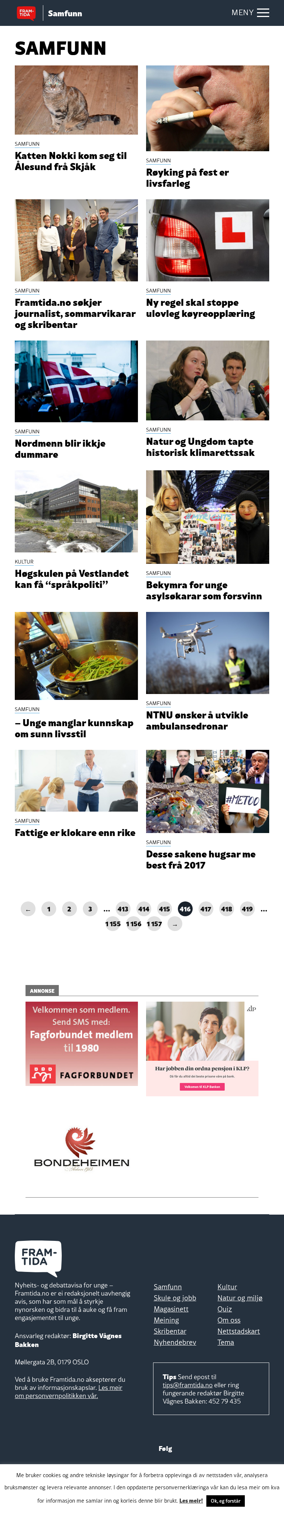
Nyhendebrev (175, 1342)
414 (143, 908)
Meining (166, 1320)
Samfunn (168, 1287)
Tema (225, 1342)
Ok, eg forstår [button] (225, 1500)
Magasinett (171, 1309)
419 (247, 908)
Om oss (228, 1320)
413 (123, 908)
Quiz (224, 1309)
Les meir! (191, 1500)
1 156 (133, 923)
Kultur (227, 1287)
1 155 (112, 923)
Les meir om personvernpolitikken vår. (68, 1391)
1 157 (154, 923)
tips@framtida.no (188, 1385)
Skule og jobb (175, 1298)
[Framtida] (29, 13)
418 (226, 908)
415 (164, 908)
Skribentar (170, 1331)
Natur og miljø (240, 1298)
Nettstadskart (238, 1331)
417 (205, 908)
